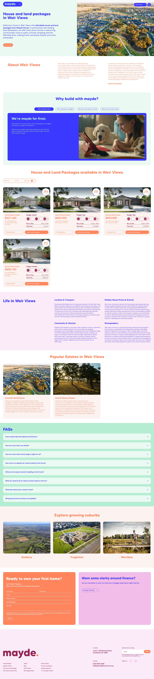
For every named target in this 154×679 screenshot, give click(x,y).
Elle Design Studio (29, 671)
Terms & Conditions (46, 666)
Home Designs (7, 663)
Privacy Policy (45, 663)
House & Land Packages (10, 668)
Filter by (7, 181)
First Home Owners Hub (10, 671)
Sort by (17, 181)
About (25, 663)
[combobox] (39, 602)
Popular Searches (46, 668)
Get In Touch (27, 668)
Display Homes (7, 666)
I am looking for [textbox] (11, 602)
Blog (25, 666)
